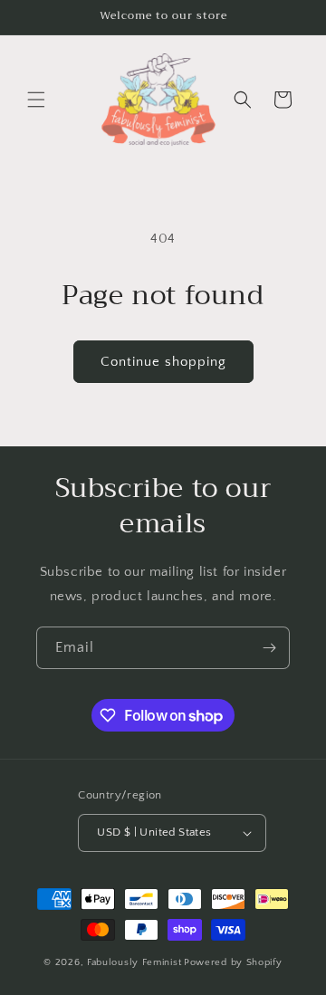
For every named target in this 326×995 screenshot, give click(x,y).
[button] (36, 100)
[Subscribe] (269, 648)
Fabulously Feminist (134, 962)
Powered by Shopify (233, 962)
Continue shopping (163, 361)
